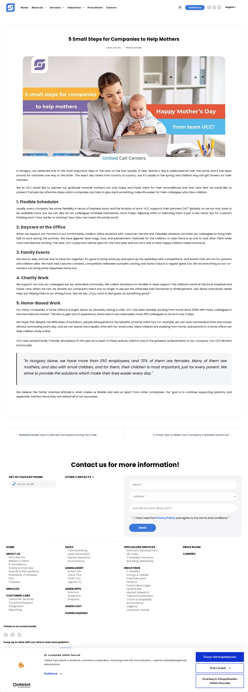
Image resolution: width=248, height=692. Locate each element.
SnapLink (73, 599)
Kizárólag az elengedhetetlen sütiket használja (219, 681)
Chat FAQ (74, 578)
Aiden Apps (73, 589)
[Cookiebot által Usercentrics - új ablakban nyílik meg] (22, 685)
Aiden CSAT (73, 606)
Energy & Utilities (138, 575)
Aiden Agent (74, 568)
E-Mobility (133, 571)
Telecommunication (140, 596)
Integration (16, 606)
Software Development (142, 550)
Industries (74, 7)
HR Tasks (132, 554)
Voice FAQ (74, 575)
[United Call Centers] (10, 7)
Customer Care (18, 596)
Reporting (15, 610)
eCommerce (76, 561)
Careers (111, 7)
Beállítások (50, 673)
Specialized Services (139, 547)
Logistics (132, 606)
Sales (69, 547)
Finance (132, 582)
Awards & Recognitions (24, 571)
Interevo (73, 592)
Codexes (14, 582)
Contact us (194, 7)
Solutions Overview (21, 568)
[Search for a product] (180, 7)
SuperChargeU (76, 613)
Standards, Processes (23, 575)
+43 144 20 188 (25, 484)
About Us (37, 7)
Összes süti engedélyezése (220, 656)
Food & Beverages (139, 585)
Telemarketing (77, 550)
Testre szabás (218, 668)
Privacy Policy (165, 518)
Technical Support (21, 603)
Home (24, 7)
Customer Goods (138, 610)
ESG (11, 578)
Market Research (79, 557)
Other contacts (78, 477)
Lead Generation (79, 554)
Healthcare (134, 589)
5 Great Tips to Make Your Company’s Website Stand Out (191, 435)
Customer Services (21, 599)
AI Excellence (17, 564)
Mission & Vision (19, 561)
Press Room (95, 7)
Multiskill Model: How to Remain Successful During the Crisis (58, 435)
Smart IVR (74, 571)
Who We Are (17, 557)
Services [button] (55, 7)
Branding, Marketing (140, 561)
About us (13, 554)
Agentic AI (74, 582)
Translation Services (140, 557)
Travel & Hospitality (139, 599)
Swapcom (74, 596)
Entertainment (136, 578)
